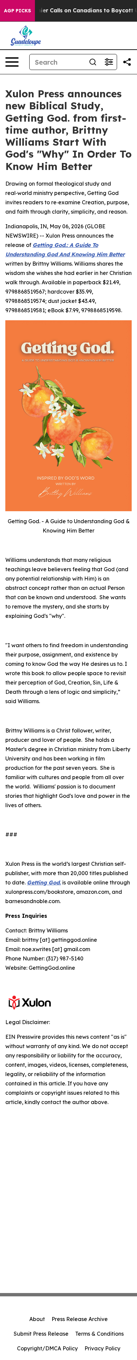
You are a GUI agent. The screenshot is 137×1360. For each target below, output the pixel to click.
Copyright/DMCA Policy (47, 1348)
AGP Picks (17, 11)
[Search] (93, 62)
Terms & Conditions (99, 1333)
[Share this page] (127, 62)
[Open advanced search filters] (109, 62)
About (37, 1319)
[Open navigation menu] (12, 62)
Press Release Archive (80, 1319)
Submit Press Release (41, 1333)
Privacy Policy (102, 1348)
